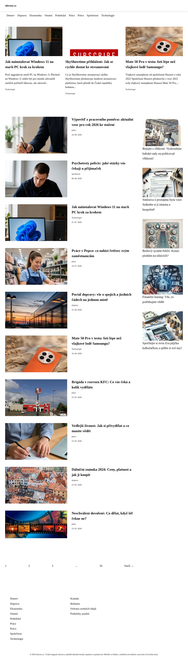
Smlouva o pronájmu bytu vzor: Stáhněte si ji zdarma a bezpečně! (162, 204)
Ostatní (48, 15)
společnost (76, 174)
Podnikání (60, 15)
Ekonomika (36, 15)
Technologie (107, 15)
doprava (75, 305)
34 (101, 565)
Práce (72, 15)
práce (74, 262)
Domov (11, 15)
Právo (81, 15)
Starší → (129, 565)
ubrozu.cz (10, 5)
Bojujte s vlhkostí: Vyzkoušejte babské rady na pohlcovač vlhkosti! (162, 153)
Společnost (92, 15)
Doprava (22, 15)
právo (74, 130)
